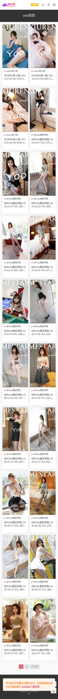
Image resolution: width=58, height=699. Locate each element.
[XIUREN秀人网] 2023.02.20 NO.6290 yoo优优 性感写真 (15, 141)
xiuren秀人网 (12, 71)
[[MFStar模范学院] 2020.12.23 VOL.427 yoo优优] (15, 365)
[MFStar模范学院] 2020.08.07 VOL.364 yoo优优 (42, 588)
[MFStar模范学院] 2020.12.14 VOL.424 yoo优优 (42, 396)
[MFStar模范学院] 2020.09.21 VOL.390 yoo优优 (15, 524)
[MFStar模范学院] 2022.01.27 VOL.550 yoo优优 (15, 205)
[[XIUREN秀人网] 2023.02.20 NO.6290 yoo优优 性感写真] (15, 110)
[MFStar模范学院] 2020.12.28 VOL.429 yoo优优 (42, 332)
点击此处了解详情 (30, 686)
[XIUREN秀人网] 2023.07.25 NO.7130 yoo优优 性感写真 (15, 77)
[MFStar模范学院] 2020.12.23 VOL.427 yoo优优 (15, 396)
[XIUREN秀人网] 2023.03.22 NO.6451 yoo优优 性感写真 (42, 77)
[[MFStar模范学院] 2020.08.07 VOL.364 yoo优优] (43, 557)
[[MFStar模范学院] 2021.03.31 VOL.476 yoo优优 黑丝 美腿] (15, 238)
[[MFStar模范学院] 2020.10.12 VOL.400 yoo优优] (43, 429)
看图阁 (8, 5)
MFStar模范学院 (41, 135)
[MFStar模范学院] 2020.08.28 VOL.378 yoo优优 (42, 524)
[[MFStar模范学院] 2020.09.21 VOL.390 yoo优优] (15, 493)
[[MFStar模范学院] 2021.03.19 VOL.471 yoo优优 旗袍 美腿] (43, 238)
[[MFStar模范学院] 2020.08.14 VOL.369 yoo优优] (15, 557)
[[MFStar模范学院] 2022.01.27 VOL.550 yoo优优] (15, 174)
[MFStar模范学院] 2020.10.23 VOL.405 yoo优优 (15, 460)
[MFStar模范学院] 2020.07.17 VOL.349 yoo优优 (42, 652)
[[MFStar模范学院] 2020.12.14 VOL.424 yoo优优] (43, 365)
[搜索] (43, 4)
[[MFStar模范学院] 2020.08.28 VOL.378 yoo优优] (43, 493)
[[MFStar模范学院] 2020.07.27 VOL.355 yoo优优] (15, 621)
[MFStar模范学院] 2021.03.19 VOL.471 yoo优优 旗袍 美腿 (42, 269)
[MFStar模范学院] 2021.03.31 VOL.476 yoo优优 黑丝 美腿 (15, 269)
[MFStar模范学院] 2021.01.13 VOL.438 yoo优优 (15, 332)
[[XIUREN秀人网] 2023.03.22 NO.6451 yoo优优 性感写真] (43, 46)
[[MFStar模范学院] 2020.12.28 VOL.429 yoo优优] (43, 301)
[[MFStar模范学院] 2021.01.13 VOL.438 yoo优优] (15, 301)
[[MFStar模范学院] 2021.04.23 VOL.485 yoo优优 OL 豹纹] (43, 174)
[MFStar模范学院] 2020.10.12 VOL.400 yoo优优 (42, 460)
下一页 (35, 666)
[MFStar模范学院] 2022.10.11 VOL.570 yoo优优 (42, 141)
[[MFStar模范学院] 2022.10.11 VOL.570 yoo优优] (43, 110)
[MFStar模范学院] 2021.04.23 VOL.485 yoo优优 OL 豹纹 (42, 205)
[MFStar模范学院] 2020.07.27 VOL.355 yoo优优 (15, 652)
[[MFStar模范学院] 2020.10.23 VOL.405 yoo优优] (15, 429)
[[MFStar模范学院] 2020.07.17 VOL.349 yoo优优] (43, 621)
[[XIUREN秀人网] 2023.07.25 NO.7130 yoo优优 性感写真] (15, 46)
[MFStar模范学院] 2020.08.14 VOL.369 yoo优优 (15, 588)
